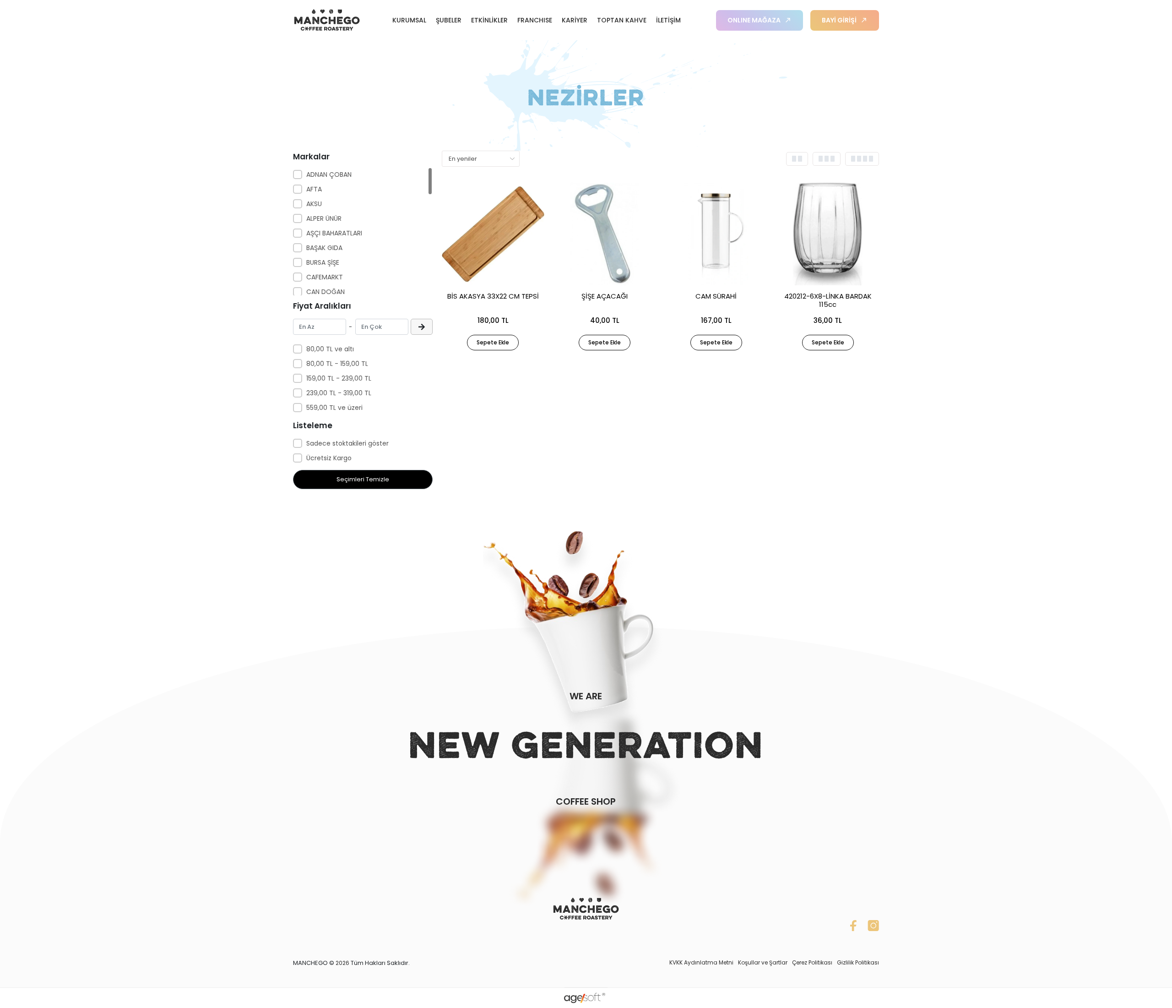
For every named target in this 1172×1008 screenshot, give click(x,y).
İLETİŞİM (668, 20)
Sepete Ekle (493, 342)
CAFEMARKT (324, 277)
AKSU (314, 203)
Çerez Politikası (812, 962)
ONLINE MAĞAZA (754, 20)
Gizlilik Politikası (858, 962)
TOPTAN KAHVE (621, 20)
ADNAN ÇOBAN (329, 174)
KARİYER (574, 20)
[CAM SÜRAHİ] (716, 234)
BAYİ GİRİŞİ (839, 20)
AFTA (314, 189)
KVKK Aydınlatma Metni (701, 962)
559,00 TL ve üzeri (334, 407)
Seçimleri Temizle (362, 479)
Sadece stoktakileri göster (347, 443)
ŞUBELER (448, 20)
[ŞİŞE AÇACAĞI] (604, 234)
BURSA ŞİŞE (322, 262)
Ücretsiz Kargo (329, 458)
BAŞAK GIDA (324, 247)
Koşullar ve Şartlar (762, 962)
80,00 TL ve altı (330, 349)
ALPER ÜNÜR (324, 218)
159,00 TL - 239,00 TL (338, 378)
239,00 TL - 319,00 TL (338, 393)
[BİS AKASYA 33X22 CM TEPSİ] (493, 234)
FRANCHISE (534, 20)
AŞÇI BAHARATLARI (334, 233)
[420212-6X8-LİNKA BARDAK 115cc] (827, 234)
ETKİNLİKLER (489, 20)
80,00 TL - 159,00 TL (337, 363)
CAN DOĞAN (325, 291)
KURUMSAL (409, 20)
